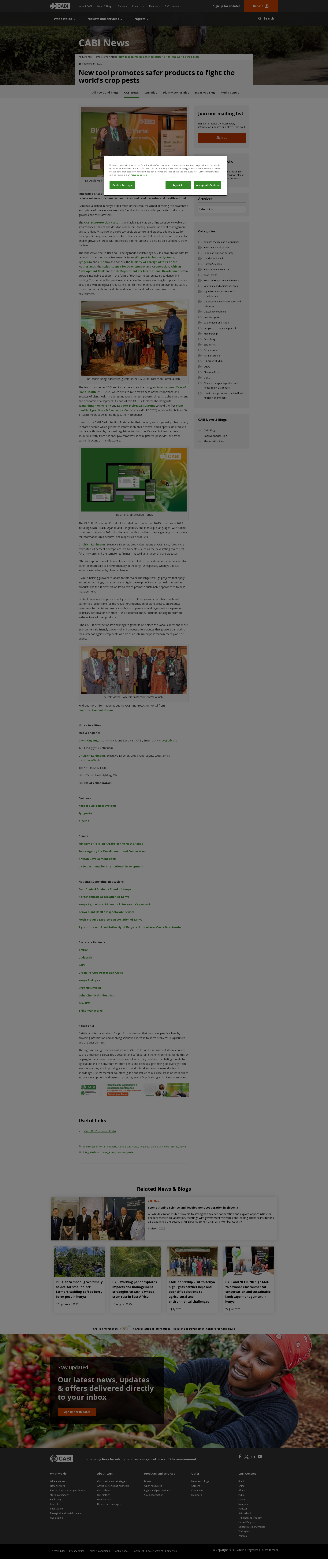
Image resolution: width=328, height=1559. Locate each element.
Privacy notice (139, 174)
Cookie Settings (122, 185)
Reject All (178, 185)
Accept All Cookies (207, 185)
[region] (165, 176)
